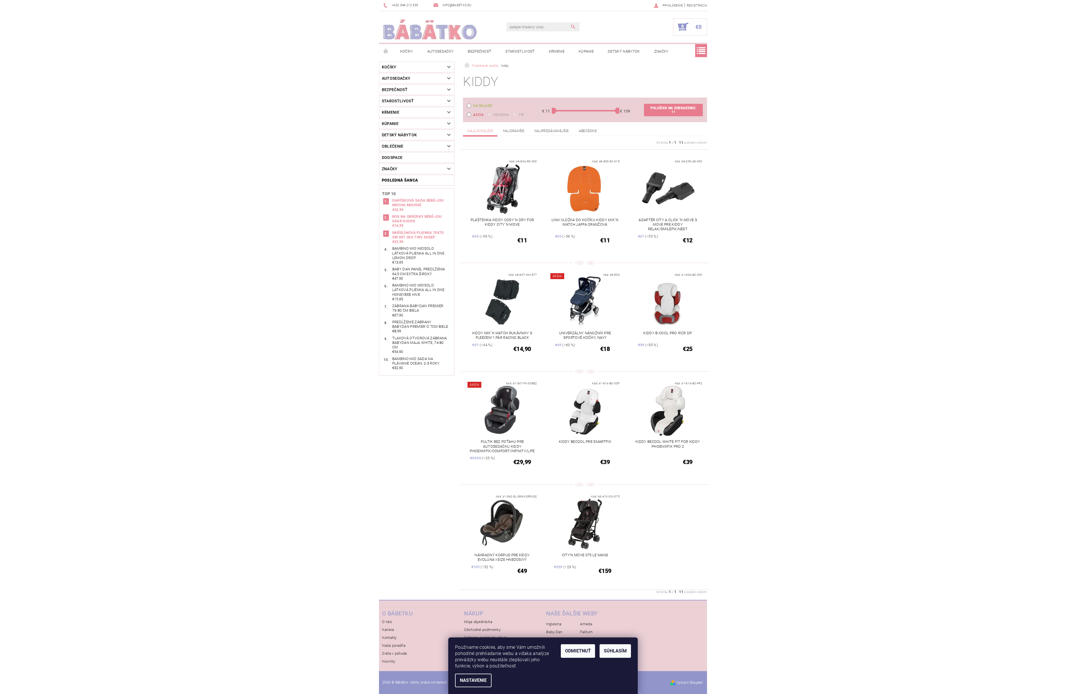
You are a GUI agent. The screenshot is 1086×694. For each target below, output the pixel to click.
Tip (521, 115)
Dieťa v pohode (394, 653)
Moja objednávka (478, 622)
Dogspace (392, 157)
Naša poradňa (394, 645)
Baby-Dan (554, 632)
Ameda (586, 624)
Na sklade (482, 106)
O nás (387, 622)
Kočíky (406, 51)
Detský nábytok (624, 51)
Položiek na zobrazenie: (673, 110)
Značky (661, 51)
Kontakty (389, 637)
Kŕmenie (556, 51)
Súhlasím (615, 651)
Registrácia (697, 5)
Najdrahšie (514, 131)
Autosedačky (440, 51)
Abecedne (588, 131)
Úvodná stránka (386, 51)
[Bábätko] (430, 29)
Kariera (388, 630)
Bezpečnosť (479, 51)
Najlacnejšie (480, 131)
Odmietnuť (578, 651)
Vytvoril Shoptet (689, 682)
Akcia (478, 115)
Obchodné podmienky (482, 630)
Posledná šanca (400, 180)
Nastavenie (473, 680)
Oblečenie (393, 146)
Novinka (501, 115)
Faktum (586, 632)
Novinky (388, 661)
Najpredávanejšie (552, 131)
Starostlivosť (520, 51)
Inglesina (553, 624)
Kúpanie (586, 51)
